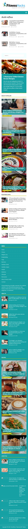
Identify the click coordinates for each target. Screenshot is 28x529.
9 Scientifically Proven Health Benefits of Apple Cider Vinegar (12, 150)
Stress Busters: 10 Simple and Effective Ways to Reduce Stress (17, 478)
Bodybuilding (6, 195)
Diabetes (4, 272)
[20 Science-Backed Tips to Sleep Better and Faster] (5, 520)
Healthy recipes (5, 267)
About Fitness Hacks (7, 279)
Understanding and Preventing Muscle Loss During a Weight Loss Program (13, 112)
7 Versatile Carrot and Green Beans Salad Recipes (13, 431)
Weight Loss (5, 254)
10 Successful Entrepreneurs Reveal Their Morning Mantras (16, 510)
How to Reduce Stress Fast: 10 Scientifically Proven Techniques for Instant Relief (17, 461)
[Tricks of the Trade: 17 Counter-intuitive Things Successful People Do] (5, 503)
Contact (3, 281)
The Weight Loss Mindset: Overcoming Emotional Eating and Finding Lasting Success (17, 342)
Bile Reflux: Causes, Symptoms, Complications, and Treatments (17, 43)
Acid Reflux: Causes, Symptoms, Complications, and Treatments (17, 33)
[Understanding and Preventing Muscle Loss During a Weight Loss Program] (5, 212)
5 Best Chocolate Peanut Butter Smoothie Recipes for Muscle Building (12, 448)
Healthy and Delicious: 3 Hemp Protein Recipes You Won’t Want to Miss (13, 374)
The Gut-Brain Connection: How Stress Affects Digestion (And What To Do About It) (17, 470)
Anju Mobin (14, 26)
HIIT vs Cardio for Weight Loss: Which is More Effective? (17, 350)
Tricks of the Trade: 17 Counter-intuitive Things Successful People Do (17, 502)
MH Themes (23, 527)
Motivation (4, 276)
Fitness (3, 252)
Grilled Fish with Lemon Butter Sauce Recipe (16, 314)
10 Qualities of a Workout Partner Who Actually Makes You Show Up (17, 297)
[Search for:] (14, 55)
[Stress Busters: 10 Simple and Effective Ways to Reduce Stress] (5, 481)
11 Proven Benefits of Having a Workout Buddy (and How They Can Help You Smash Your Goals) (17, 200)
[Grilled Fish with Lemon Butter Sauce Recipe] (5, 317)
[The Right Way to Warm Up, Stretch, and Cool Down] (5, 229)
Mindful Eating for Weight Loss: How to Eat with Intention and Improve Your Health (17, 323)
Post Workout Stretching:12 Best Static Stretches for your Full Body (17, 235)
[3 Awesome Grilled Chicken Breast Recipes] (14, 67)
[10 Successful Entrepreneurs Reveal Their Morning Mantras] (5, 513)
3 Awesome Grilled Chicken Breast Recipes (16, 218)
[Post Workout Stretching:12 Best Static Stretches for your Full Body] (5, 236)
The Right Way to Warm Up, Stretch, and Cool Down (16, 226)
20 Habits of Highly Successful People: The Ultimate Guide (22, 489)
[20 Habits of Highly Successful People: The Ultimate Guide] (10, 485)
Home (3, 249)
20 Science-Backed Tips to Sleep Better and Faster (17, 518)
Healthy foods (5, 264)
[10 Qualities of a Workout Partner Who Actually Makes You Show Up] (5, 300)
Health (3, 269)
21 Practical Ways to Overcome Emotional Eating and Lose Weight (17, 332)
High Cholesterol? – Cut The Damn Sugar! (13, 169)
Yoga (3, 259)
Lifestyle (4, 274)
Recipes (4, 357)
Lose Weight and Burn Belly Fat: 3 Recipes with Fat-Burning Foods (13, 393)
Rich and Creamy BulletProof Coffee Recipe (14, 412)
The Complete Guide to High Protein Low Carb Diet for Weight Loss (14, 188)
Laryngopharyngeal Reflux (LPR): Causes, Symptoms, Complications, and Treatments (16, 23)
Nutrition (4, 262)
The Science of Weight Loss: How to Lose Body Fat (14, 131)
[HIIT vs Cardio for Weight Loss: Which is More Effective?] (5, 352)
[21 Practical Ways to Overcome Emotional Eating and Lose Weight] (5, 334)
